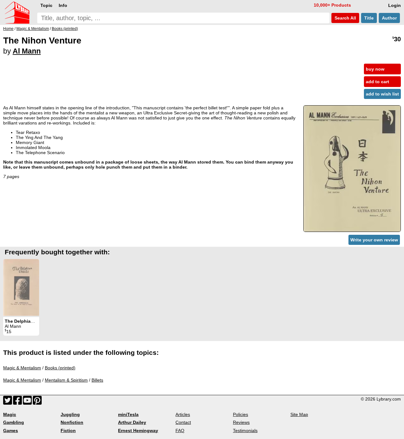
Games (10, 430)
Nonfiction (72, 422)
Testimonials (245, 430)
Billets (97, 380)
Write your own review (374, 239)
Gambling (13, 422)
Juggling (70, 414)
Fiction (68, 430)
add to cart (377, 81)
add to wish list (382, 93)
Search (344, 17)
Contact (183, 422)
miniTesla (128, 414)
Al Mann (27, 51)
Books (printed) (60, 367)
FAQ (179, 430)
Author (389, 17)
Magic (9, 414)
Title (369, 17)
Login (394, 5)
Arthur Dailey (132, 422)
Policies (240, 414)
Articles (182, 414)
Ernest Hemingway (138, 430)
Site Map (299, 414)
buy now (375, 69)
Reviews (241, 422)
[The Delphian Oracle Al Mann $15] (21, 287)
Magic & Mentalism (22, 367)
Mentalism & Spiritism (66, 380)
